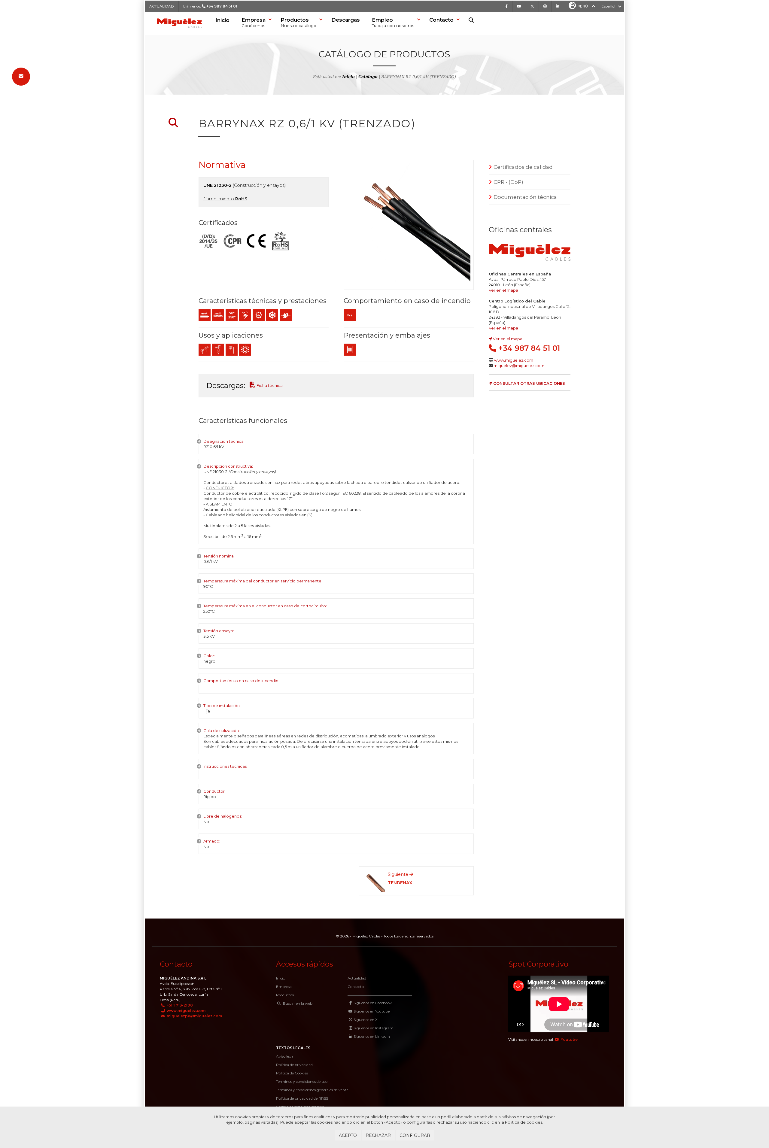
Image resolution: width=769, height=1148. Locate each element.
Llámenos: (210, 6)
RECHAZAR (378, 1135)
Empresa (284, 986)
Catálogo (368, 76)
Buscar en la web (297, 1003)
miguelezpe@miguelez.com (194, 1016)
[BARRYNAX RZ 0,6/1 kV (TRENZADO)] (409, 225)
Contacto (356, 986)
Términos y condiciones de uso (301, 1081)
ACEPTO (348, 1135)
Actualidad (357, 978)
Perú (582, 6)
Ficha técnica (269, 385)
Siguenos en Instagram (374, 1028)
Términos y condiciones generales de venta (312, 1090)
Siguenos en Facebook (373, 1003)
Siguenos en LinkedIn (372, 1036)
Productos (285, 995)
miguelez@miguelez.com (519, 365)
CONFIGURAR (415, 1135)
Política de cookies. (524, 1122)
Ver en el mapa (503, 290)
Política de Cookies (292, 1073)
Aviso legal (285, 1056)
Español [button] (608, 6)
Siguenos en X (366, 1019)
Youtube (569, 1039)
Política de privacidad (294, 1064)
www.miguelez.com (513, 360)
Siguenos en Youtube (372, 1011)
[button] (255, 23)
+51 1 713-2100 (179, 1005)
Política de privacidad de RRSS (302, 1098)
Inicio (222, 20)
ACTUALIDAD (161, 6)
